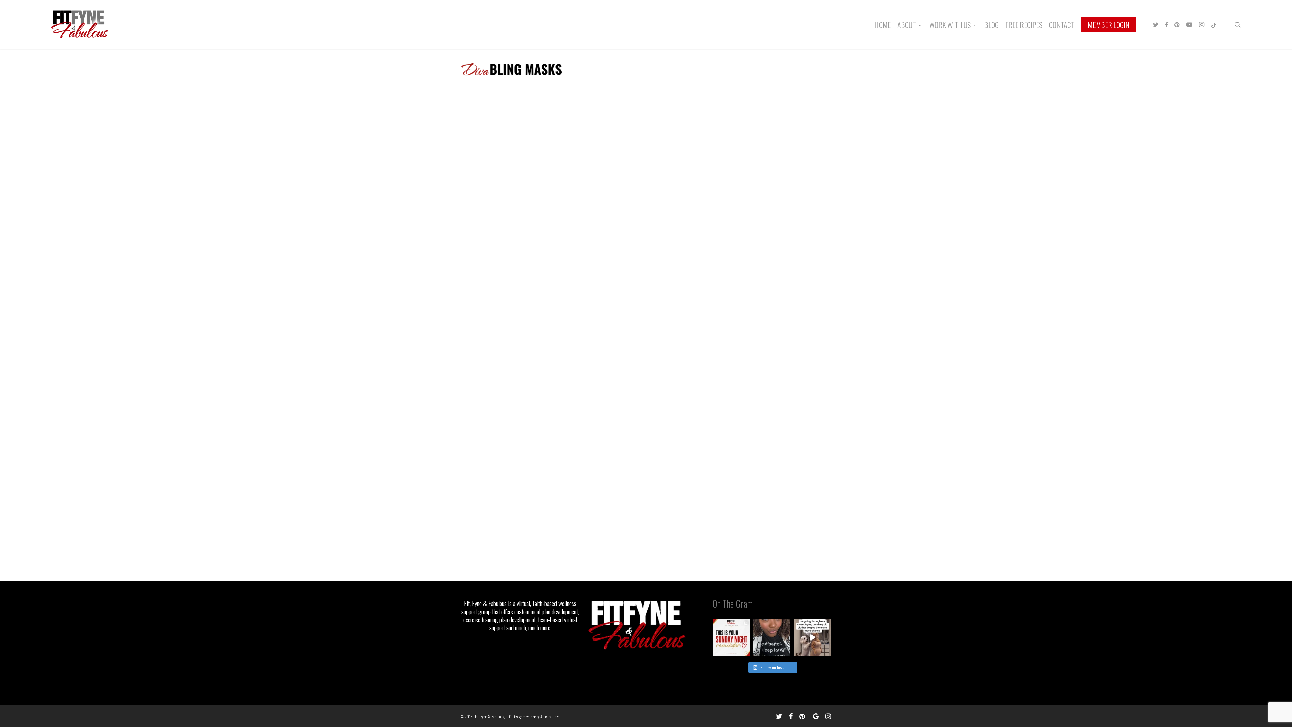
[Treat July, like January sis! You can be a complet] (812, 637)
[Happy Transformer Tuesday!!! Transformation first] (772, 637)
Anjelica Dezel (550, 716)
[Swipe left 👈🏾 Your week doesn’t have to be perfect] (731, 637)
